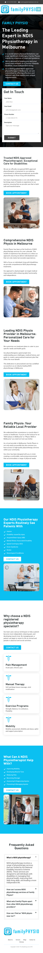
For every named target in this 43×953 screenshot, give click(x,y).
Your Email (7, 106)
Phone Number (9, 114)
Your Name (8, 98)
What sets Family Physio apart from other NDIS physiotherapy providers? (20, 904)
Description (8, 122)
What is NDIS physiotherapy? (19, 857)
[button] (39, 9)
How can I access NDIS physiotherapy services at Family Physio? (20, 892)
